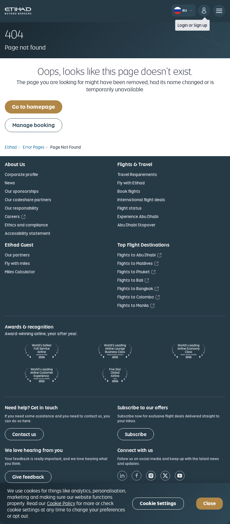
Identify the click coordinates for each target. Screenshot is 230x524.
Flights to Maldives (135, 263)
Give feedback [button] (28, 477)
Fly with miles (17, 263)
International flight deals (141, 199)
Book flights (128, 191)
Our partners (17, 255)
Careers (12, 216)
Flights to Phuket (133, 271)
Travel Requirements (137, 174)
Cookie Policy (61, 503)
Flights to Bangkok (135, 288)
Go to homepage (33, 106)
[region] (115, 503)
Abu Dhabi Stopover (136, 225)
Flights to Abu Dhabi (136, 255)
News (10, 183)
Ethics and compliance (26, 225)
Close (209, 503)
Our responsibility (21, 208)
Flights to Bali (130, 280)
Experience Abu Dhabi (137, 216)
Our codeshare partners (28, 199)
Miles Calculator (20, 271)
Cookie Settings (158, 503)
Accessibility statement (27, 233)
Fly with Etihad (131, 183)
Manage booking (33, 125)
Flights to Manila (133, 305)
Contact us (24, 434)
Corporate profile (21, 174)
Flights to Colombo (135, 297)
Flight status (129, 208)
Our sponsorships (22, 191)
